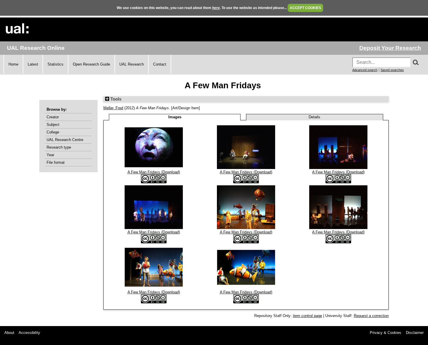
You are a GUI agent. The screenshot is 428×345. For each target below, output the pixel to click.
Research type (59, 147)
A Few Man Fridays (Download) (154, 172)
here (216, 8)
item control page (307, 316)
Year (50, 155)
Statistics (55, 64)
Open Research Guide (91, 64)
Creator (53, 117)
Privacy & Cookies (385, 332)
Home (13, 64)
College (53, 132)
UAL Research (131, 64)
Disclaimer (415, 332)
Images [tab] (174, 117)
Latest (33, 64)
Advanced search (364, 70)
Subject (53, 124)
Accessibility (29, 332)
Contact (159, 64)
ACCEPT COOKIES (305, 8)
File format (56, 162)
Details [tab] (314, 117)
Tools (115, 99)
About (9, 332)
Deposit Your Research (390, 48)
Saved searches (392, 70)
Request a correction (371, 316)
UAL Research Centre (65, 140)
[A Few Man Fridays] (154, 168)
